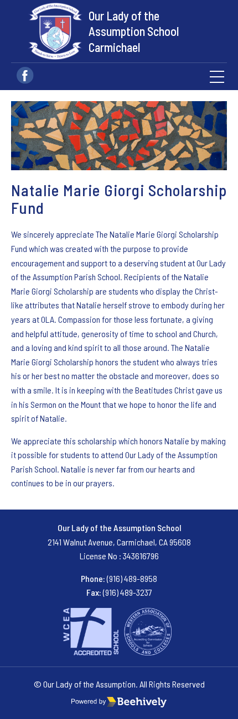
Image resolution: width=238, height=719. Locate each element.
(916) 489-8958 (132, 578)
